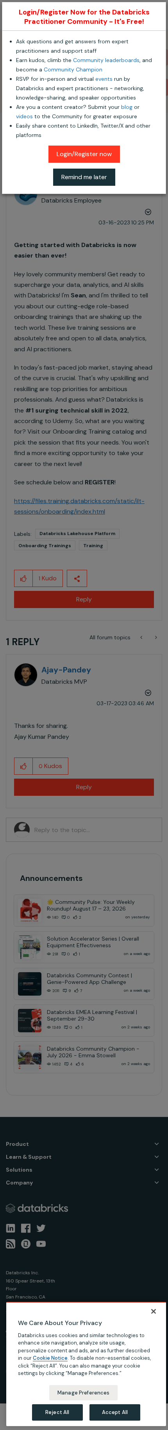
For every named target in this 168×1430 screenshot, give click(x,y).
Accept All (115, 1412)
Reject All (57, 1412)
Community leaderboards (106, 60)
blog (126, 106)
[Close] (153, 1311)
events (104, 78)
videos (24, 116)
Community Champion (73, 69)
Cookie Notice (50, 1358)
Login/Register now (84, 154)
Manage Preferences (83, 1392)
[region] (86, 1364)
